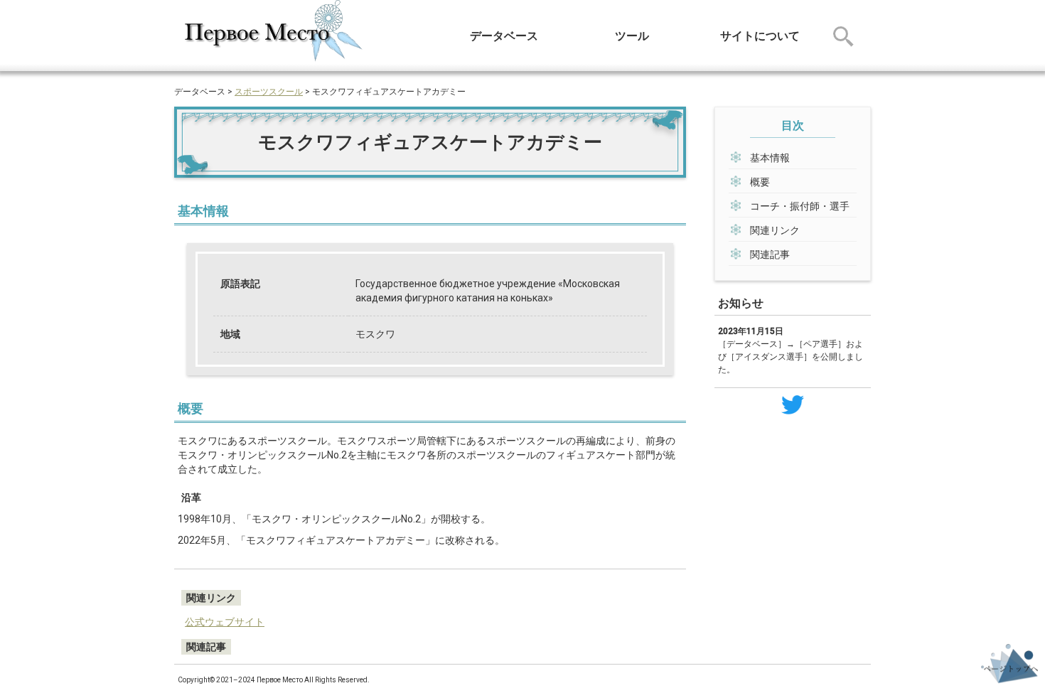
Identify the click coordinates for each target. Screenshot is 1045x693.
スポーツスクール (269, 92)
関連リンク (775, 230)
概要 (760, 182)
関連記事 (770, 254)
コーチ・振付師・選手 (800, 206)
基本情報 (770, 157)
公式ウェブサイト (224, 622)
